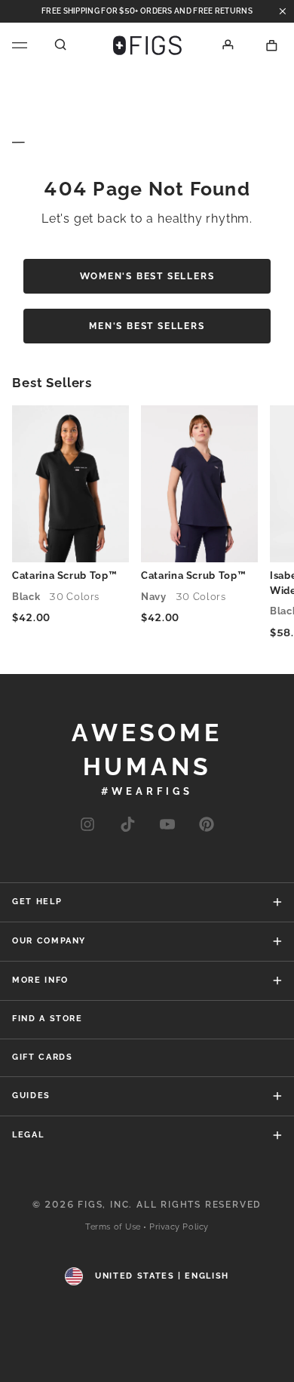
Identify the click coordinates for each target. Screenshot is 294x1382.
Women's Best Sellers (147, 276)
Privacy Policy (179, 1227)
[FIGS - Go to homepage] (147, 45)
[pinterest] (206, 825)
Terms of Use (113, 1227)
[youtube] (167, 825)
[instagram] (87, 825)
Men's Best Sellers (146, 326)
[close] (282, 11)
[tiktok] (127, 825)
